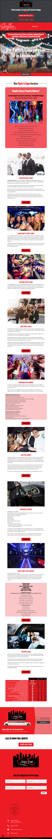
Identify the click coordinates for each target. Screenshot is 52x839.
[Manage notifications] (3, 836)
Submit (44, 793)
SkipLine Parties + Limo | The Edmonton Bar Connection (14, 810)
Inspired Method (32, 838)
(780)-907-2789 (26, 745)
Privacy (40, 838)
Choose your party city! (26, 15)
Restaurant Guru (14, 814)
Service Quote (26, 74)
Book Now (26, 202)
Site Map (37, 838)
